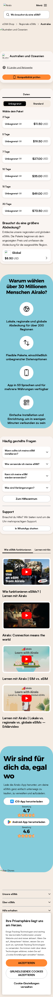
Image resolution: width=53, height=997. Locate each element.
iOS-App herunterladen (29, 801)
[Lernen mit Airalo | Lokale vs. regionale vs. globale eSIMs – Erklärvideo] (26, 698)
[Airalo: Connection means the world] (26, 615)
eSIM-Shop (8, 24)
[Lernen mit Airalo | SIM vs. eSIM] (26, 659)
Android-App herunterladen (28, 821)
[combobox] (26, 15)
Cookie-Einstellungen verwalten (26, 985)
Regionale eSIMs (27, 24)
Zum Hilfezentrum (26, 498)
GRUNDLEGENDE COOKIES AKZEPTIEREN (26, 973)
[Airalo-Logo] (10, 5)
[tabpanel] (26, 156)
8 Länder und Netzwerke (20, 67)
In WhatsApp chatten (26, 528)
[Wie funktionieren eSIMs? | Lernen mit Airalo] (26, 572)
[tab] (26, 94)
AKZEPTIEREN (26, 962)
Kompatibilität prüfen (28, 77)
